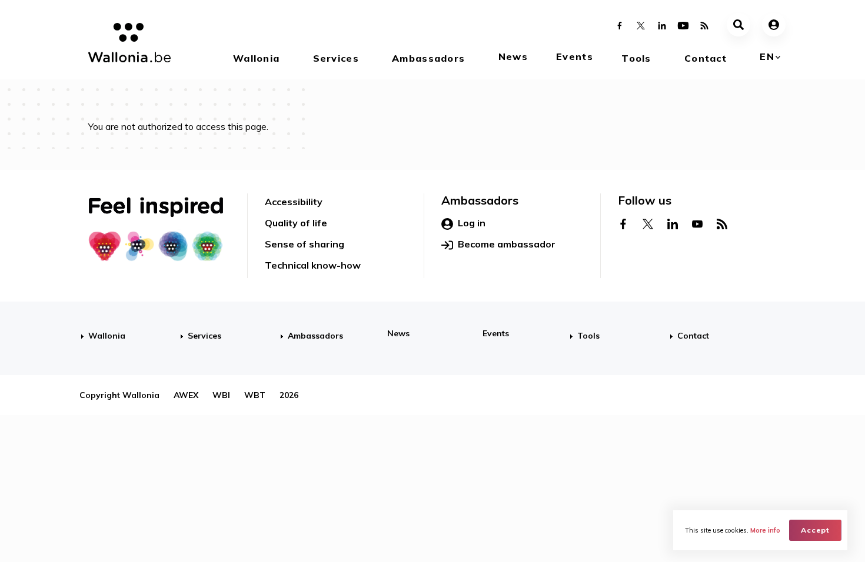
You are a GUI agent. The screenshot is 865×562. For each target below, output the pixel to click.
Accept (815, 530)
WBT (254, 395)
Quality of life (296, 223)
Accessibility (293, 202)
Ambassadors (428, 58)
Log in (471, 223)
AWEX (186, 395)
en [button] (767, 56)
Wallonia (256, 58)
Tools (636, 58)
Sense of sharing (304, 244)
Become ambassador (506, 244)
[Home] (125, 44)
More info (765, 530)
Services (336, 58)
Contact (705, 58)
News (513, 56)
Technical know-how (313, 265)
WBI (221, 395)
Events (574, 56)
